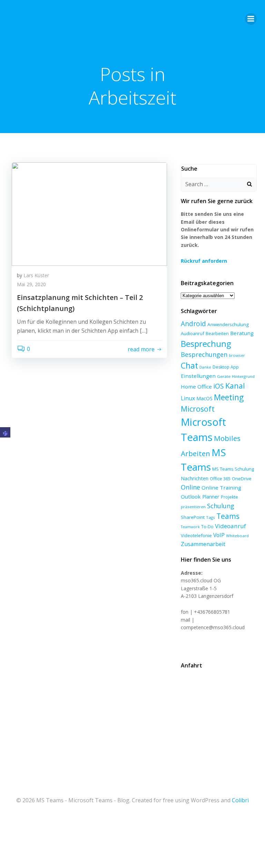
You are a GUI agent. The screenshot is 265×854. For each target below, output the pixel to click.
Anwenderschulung (228, 324)
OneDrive (242, 478)
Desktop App (226, 367)
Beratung (242, 333)
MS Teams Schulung (233, 469)
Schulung (220, 506)
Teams (227, 516)
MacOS (204, 398)
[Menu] (251, 19)
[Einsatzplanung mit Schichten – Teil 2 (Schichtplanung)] (89, 213)
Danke (205, 367)
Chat (189, 365)
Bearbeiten (217, 333)
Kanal (235, 386)
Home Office (196, 386)
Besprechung (206, 343)
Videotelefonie (196, 535)
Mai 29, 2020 (31, 284)
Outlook (191, 496)
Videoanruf (230, 526)
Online (190, 487)
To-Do (207, 527)
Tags (210, 517)
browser (237, 355)
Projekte (229, 497)
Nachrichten (194, 478)
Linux (188, 398)
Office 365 (220, 478)
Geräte (223, 376)
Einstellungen (198, 375)
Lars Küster (36, 275)
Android (193, 323)
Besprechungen (204, 354)
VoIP (219, 535)
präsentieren (193, 506)
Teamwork (190, 526)
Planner (210, 496)
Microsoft (198, 409)
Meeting (229, 397)
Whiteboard (237, 535)
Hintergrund (243, 376)
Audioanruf (192, 333)
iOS (218, 386)
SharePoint (193, 517)
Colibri (240, 800)
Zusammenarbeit (203, 544)
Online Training (221, 487)
